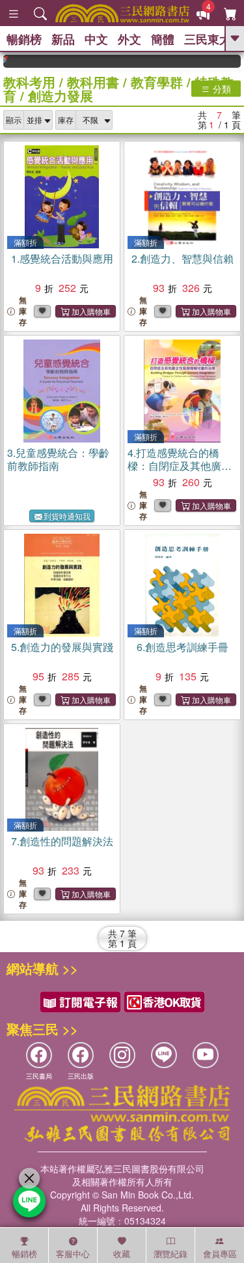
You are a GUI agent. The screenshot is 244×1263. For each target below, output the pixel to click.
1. (62, 258)
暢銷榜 (24, 39)
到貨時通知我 (67, 515)
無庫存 (23, 311)
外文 (129, 39)
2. (182, 258)
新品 (63, 39)
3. (58, 459)
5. (62, 646)
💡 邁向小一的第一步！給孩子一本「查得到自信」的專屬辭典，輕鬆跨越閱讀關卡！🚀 (237, 61)
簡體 (162, 39)
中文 (96, 39)
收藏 (121, 1253)
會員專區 (220, 1253)
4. (180, 465)
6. (182, 646)
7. (62, 841)
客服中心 (73, 1253)
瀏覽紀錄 (170, 1253)
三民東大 (207, 39)
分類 (220, 88)
